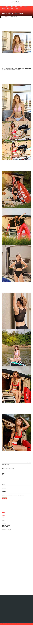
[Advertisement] (16, 25)
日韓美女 (3, 8)
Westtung (6, 468)
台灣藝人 (21, 6)
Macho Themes (17, 623)
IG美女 (8, 8)
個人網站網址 (4, 491)
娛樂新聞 (17, 8)
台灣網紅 (25, 6)
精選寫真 (12, 8)
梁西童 (9, 468)
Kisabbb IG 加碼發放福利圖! (5, 464)
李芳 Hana (3, 517)
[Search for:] (6, 511)
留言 (3, 474)
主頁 (3, 6)
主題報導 (7, 6)
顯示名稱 (3, 484)
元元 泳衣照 (3, 520)
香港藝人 (11, 6)
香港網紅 (16, 6)
